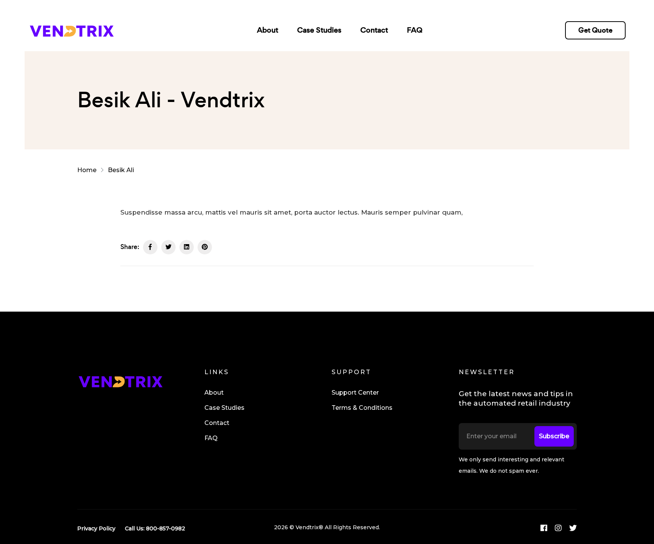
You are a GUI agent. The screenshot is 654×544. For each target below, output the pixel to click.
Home (88, 170)
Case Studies (319, 30)
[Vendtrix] (71, 30)
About (267, 30)
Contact (374, 30)
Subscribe (554, 436)
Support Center (355, 392)
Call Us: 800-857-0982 (155, 528)
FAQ (414, 30)
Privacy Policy (96, 528)
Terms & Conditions (362, 407)
